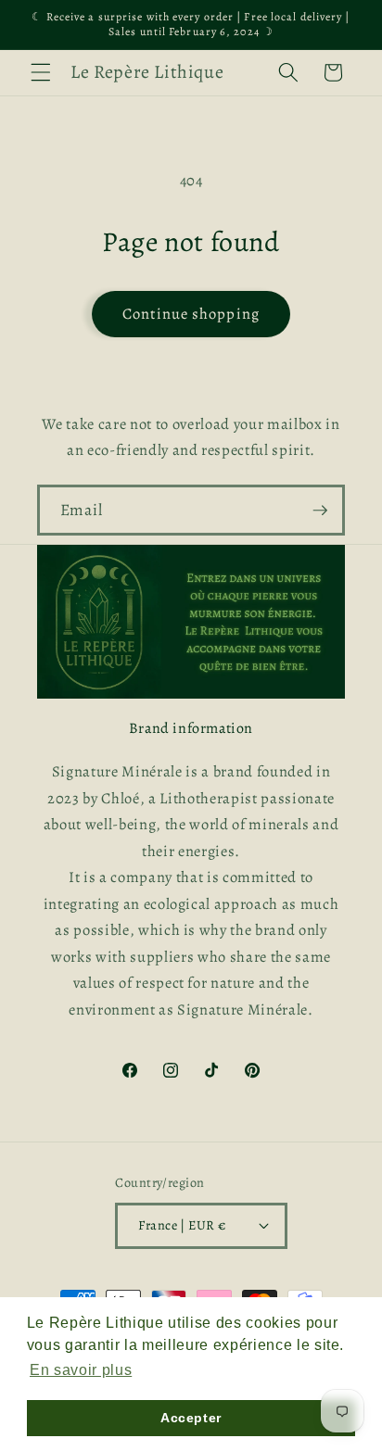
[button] (41, 72)
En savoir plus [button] (81, 1370)
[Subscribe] (320, 510)
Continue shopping (191, 313)
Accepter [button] (191, 1417)
